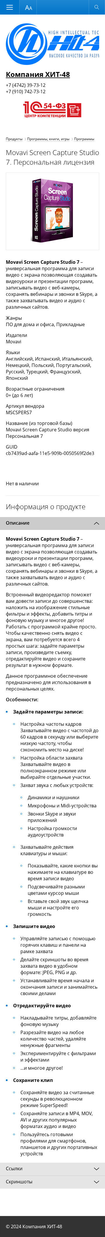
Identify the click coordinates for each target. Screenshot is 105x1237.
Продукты (14, 138)
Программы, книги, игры (48, 138)
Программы (84, 138)
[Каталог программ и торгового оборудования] (51, 123)
